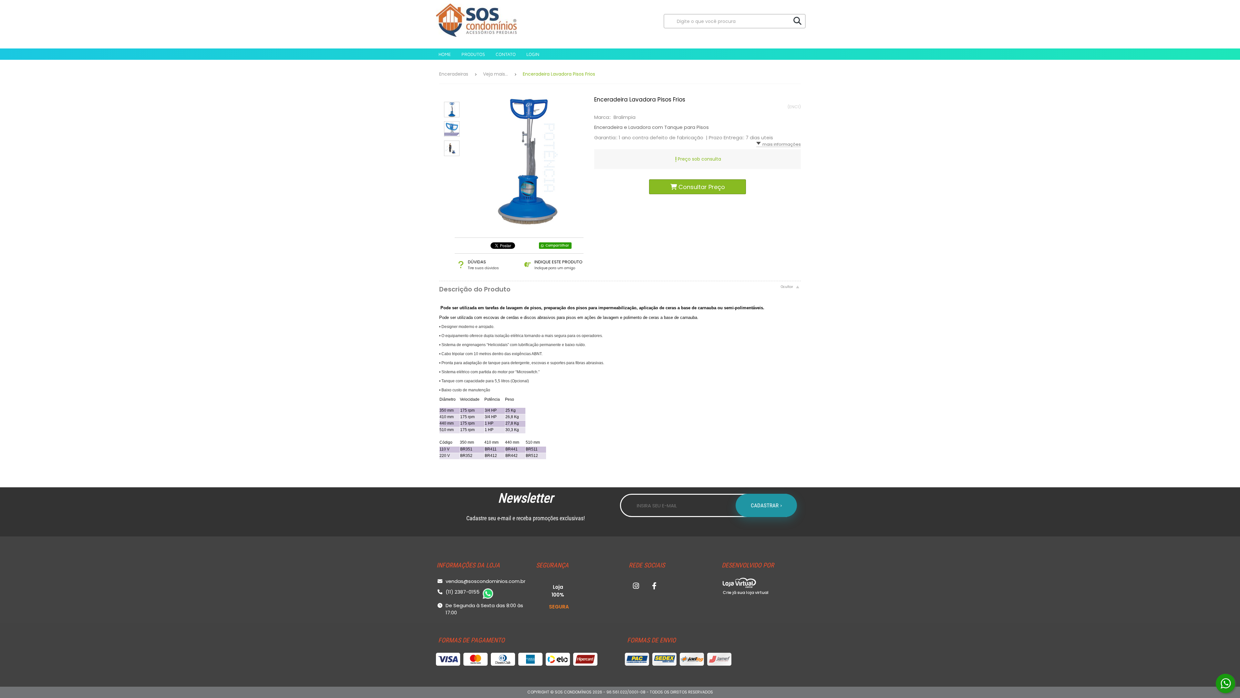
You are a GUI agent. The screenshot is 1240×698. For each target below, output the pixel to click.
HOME (445, 54)
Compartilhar (557, 245)
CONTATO (506, 54)
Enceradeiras (453, 74)
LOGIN (532, 54)
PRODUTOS (473, 54)
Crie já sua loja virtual (746, 592)
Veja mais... (495, 74)
